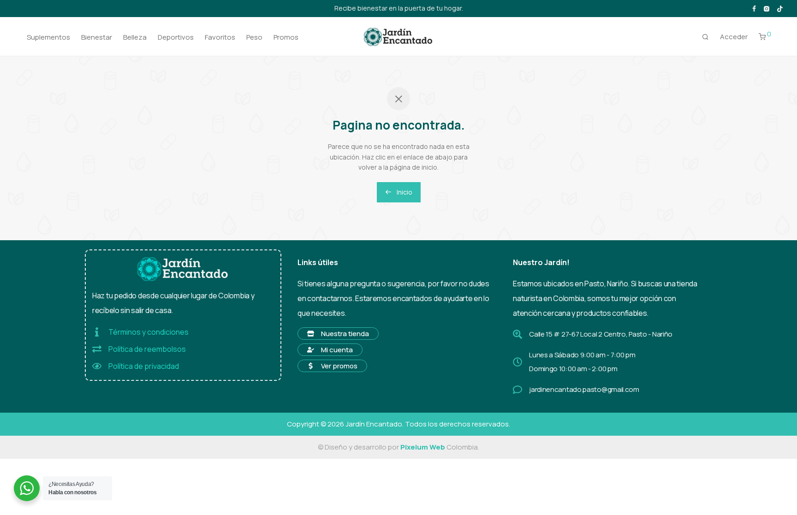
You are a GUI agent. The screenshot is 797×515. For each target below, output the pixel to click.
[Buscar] (705, 37)
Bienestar (96, 37)
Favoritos (220, 37)
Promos (286, 37)
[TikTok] (780, 8)
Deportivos (176, 37)
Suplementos (48, 37)
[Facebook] (754, 8)
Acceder (734, 36)
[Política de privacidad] (96, 366)
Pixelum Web (422, 447)
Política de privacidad (143, 366)
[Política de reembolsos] (96, 349)
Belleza (135, 37)
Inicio (403, 192)
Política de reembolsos (147, 349)
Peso (254, 37)
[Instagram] (766, 8)
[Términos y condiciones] (96, 332)
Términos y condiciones (148, 332)
